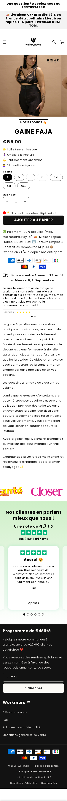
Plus (33, 587)
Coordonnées (49, 783)
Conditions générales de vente (24, 735)
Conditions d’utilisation (24, 783)
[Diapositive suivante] (40, 316)
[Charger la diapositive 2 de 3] (35, 316)
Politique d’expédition (46, 765)
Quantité (9, 194)
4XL (56, 177)
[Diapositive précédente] (27, 316)
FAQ (5, 720)
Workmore (24, 765)
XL (44, 178)
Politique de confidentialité (22, 727)
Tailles (7, 171)
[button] (5, 42)
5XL (9, 186)
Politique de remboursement (35, 771)
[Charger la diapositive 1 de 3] (32, 113)
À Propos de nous (15, 712)
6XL (23, 186)
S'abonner (33, 688)
